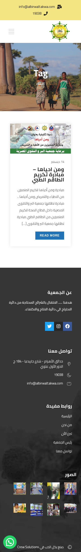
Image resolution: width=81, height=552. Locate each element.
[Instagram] (58, 326)
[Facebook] (67, 326)
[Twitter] (49, 326)
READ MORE (50, 235)
